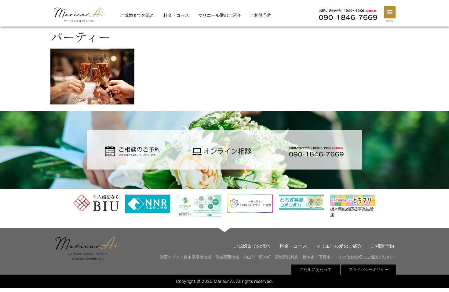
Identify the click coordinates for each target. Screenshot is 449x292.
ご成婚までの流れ (137, 15)
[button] (390, 12)
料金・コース (176, 15)
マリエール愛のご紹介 (219, 15)
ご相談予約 (261, 15)
